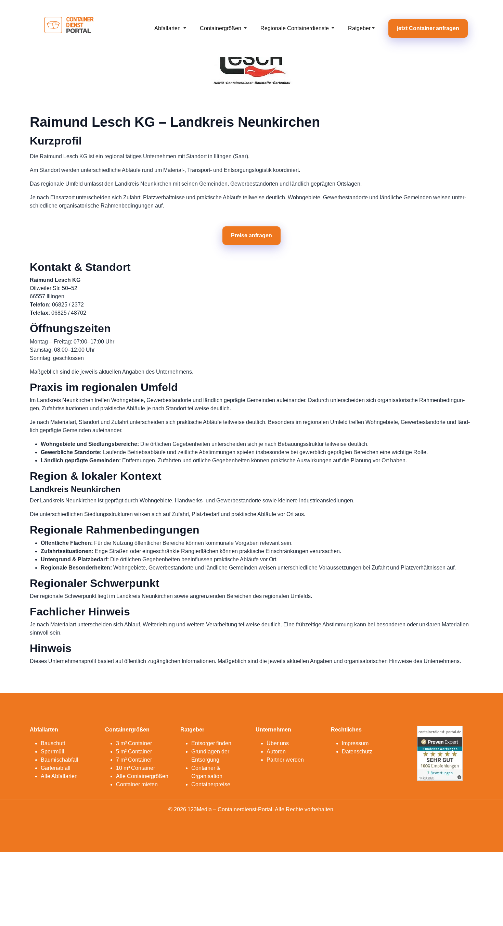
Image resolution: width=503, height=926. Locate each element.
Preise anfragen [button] (251, 235)
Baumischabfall (59, 760)
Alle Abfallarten (59, 776)
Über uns (278, 743)
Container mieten (137, 784)
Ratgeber (359, 28)
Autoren (276, 751)
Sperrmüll (52, 751)
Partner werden (285, 760)
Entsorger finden (211, 743)
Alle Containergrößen (142, 776)
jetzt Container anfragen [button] (428, 28)
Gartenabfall (55, 768)
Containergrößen (221, 28)
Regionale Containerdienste (295, 28)
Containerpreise (210, 784)
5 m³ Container (134, 751)
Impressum (355, 743)
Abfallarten (168, 28)
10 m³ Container (135, 768)
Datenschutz (357, 751)
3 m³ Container (134, 743)
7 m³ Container (134, 760)
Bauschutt (53, 743)
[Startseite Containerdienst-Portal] (69, 28)
